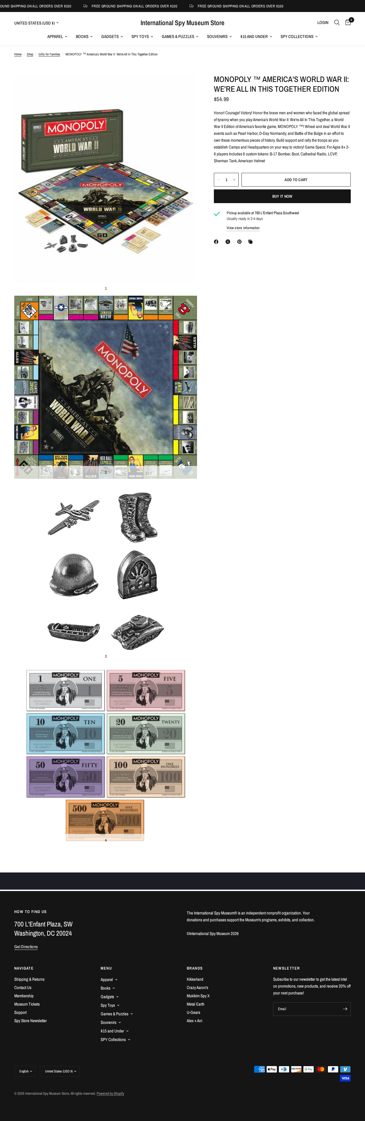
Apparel (55, 36)
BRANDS (195, 968)
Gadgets (110, 36)
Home (17, 54)
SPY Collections (297, 36)
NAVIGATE (24, 968)
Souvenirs (217, 36)
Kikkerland (195, 979)
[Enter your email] (345, 1009)
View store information (243, 227)
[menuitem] (57, 36)
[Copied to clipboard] (251, 241)
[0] (346, 22)
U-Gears (193, 1012)
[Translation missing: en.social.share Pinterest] (240, 241)
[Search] (336, 22)
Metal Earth (195, 1004)
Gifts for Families (49, 54)
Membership (24, 996)
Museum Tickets (27, 1004)
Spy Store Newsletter (30, 1021)
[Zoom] (185, 86)
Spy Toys (140, 36)
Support (20, 1012)
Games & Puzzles (178, 36)
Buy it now (282, 196)
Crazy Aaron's (197, 987)
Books (82, 36)
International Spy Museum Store (182, 22)
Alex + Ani (194, 1021)
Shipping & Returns (29, 979)
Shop (30, 54)
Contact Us (22, 987)
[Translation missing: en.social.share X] (229, 241)
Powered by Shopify (110, 1093)
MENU (106, 968)
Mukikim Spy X (198, 996)
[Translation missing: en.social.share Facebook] (217, 241)
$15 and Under (254, 36)
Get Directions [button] (26, 946)
